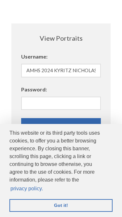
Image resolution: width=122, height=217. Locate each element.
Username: (34, 56)
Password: (34, 89)
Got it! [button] (61, 205)
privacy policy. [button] (26, 188)
